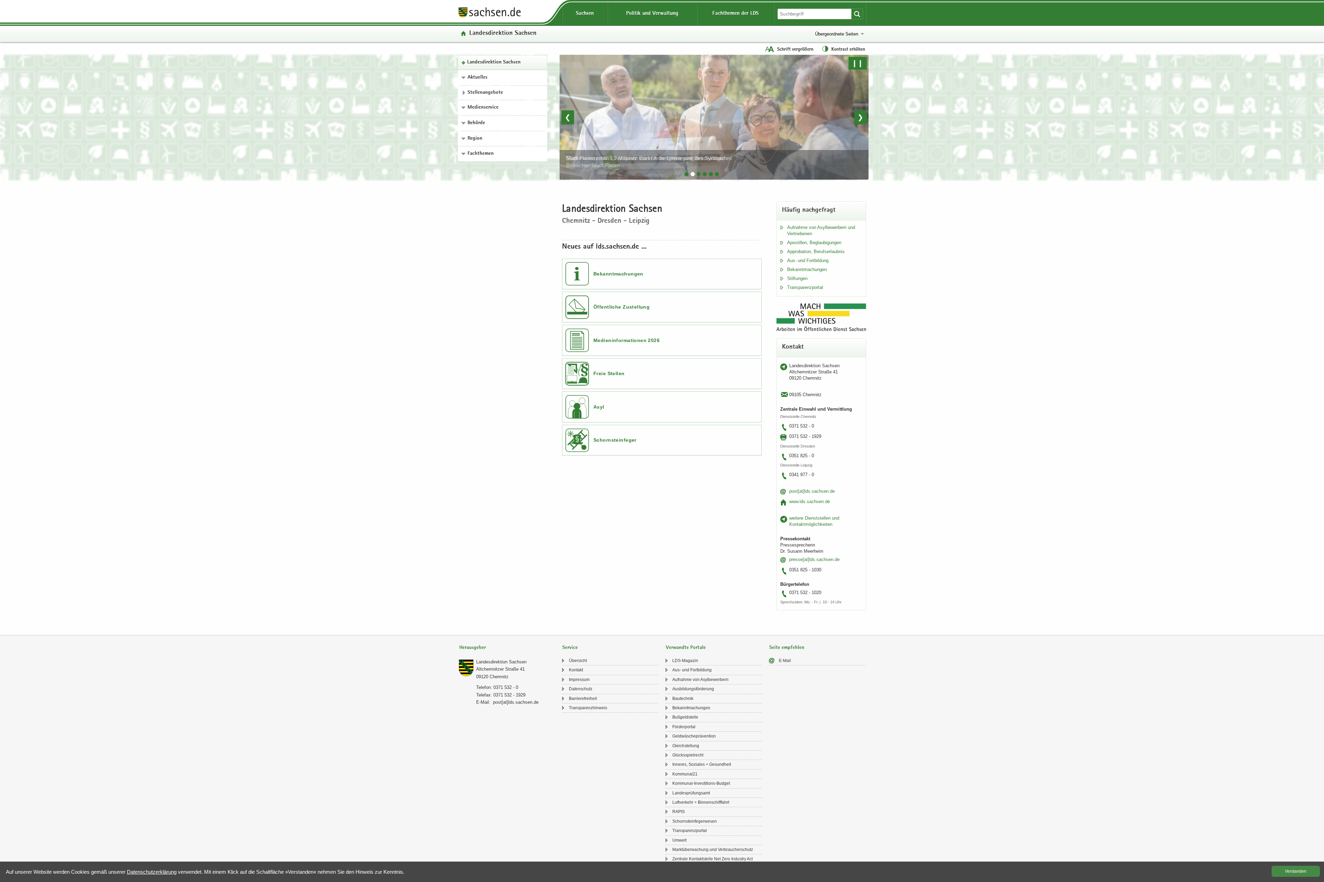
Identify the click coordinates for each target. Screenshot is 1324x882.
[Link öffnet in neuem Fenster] (489, 16)
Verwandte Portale (686, 647)
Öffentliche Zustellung (621, 307)
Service (570, 647)
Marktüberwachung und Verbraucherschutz (712, 849)
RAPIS (678, 811)
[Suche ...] (857, 14)
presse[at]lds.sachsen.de (814, 559)
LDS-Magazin (685, 660)
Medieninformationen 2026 (626, 340)
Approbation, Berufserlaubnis (816, 251)
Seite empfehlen (786, 647)
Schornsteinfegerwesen (694, 821)
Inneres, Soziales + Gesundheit (701, 764)
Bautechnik (682, 698)
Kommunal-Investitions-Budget (701, 783)
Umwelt (679, 840)
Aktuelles (478, 77)
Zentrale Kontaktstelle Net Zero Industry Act (712, 858)
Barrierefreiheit (583, 698)
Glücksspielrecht (687, 755)
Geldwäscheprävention (694, 736)
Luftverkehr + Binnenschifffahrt (700, 802)
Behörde (476, 123)
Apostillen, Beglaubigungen (814, 242)
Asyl (598, 407)
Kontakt (576, 670)
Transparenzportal (805, 287)
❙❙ (857, 63)
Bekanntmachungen (618, 274)
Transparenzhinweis (588, 707)
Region (475, 138)
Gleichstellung (685, 745)
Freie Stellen (608, 373)
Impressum (579, 679)
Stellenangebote (485, 92)
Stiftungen (797, 278)
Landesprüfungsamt (691, 793)
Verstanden (1295, 871)
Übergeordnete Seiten (836, 34)
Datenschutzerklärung (152, 872)
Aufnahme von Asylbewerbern (700, 679)
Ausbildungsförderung (693, 688)
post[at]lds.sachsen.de (812, 491)
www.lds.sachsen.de (809, 501)
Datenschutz (580, 688)
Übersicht (578, 660)
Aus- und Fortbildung (808, 260)
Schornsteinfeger (614, 440)
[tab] (686, 174)
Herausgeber (472, 647)
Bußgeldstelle (685, 717)
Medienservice (483, 107)
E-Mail (785, 660)
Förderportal (683, 726)
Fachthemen (481, 154)
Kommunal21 (685, 774)
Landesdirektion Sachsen (494, 62)
